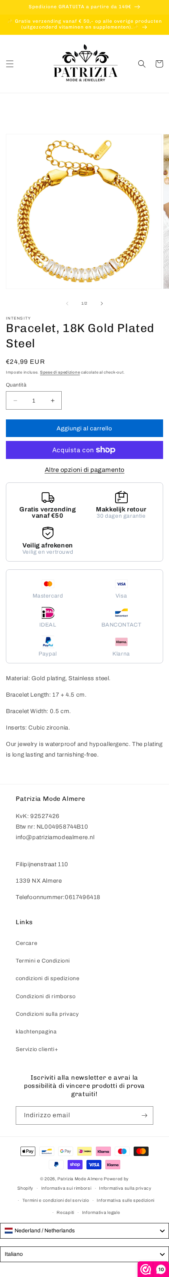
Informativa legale (101, 1212)
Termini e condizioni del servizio (55, 1200)
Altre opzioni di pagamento (85, 469)
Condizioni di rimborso (45, 996)
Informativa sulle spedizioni (125, 1200)
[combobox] (84, 1231)
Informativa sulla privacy (125, 1188)
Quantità (16, 385)
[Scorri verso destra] (101, 303)
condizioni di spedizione (47, 978)
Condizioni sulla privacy (47, 1014)
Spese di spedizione (60, 372)
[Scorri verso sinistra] (67, 303)
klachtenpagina (36, 1032)
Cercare (26, 943)
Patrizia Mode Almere (80, 1178)
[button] (9, 63)
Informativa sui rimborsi (66, 1188)
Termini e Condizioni (43, 961)
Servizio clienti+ (37, 1049)
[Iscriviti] (144, 1115)
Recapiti (65, 1212)
